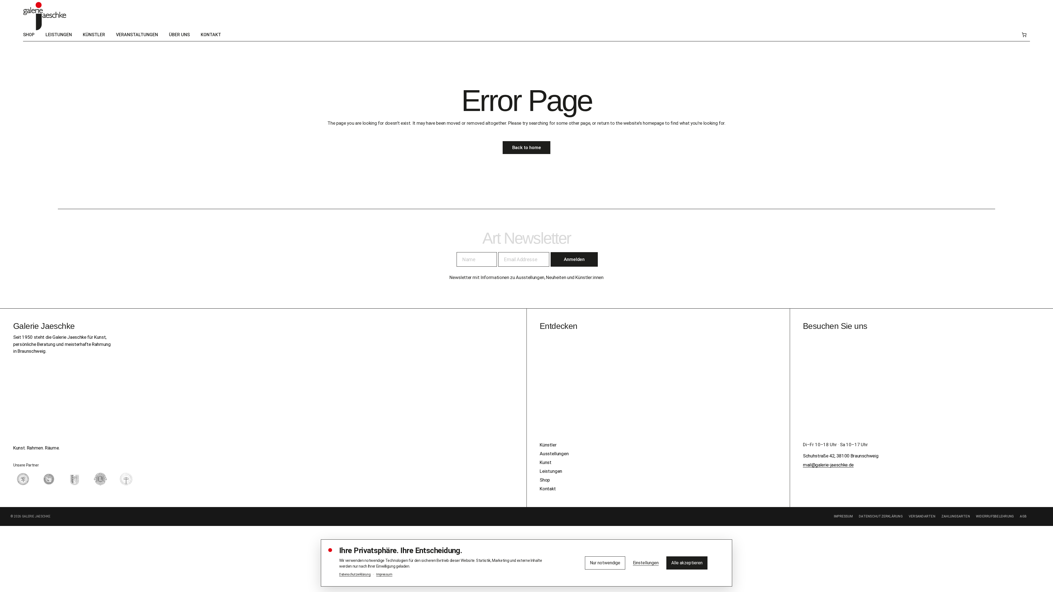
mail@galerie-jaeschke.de (828, 465)
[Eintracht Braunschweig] (23, 479)
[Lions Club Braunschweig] (100, 479)
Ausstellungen (554, 453)
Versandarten (922, 516)
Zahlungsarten (955, 516)
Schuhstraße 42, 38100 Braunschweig (840, 456)
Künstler (548, 445)
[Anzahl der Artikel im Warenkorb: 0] (1024, 35)
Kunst (545, 462)
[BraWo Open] (49, 479)
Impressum (843, 516)
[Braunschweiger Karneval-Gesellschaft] (74, 479)
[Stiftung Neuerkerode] (126, 479)
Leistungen (551, 471)
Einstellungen (646, 562)
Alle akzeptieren (687, 562)
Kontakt (548, 488)
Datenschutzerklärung (881, 516)
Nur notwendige (605, 562)
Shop (545, 480)
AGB (1023, 516)
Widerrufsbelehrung (995, 516)
